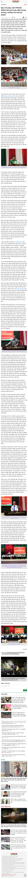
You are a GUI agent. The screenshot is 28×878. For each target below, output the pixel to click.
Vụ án (3, 759)
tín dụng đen (18, 242)
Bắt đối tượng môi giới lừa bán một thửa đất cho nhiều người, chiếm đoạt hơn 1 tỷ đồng (18, 786)
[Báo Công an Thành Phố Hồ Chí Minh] (15, 1)
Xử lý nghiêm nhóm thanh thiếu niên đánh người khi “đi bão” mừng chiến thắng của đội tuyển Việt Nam (19, 794)
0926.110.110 (7, 874)
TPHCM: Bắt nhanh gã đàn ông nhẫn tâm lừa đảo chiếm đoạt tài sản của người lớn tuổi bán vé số (14, 780)
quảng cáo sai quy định (20, 288)
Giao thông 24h (6, 806)
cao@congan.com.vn (8, 871)
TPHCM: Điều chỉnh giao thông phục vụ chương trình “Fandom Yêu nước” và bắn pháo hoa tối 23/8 (19, 832)
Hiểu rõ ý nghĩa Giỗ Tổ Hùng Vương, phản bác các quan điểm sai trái (18, 714)
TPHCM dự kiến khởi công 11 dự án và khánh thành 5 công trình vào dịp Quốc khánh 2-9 (18, 846)
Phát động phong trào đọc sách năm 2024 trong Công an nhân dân (19, 706)
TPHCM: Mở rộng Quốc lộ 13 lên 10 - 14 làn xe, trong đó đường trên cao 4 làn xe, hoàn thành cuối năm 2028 (18, 840)
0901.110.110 (13, 874)
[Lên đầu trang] (25, 875)
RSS (26, 4)
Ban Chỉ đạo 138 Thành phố (12, 96)
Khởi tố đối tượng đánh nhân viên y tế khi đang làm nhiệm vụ (19, 800)
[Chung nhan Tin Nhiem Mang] (8, 875)
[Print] (26, 17)
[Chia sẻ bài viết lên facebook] (23, 17)
